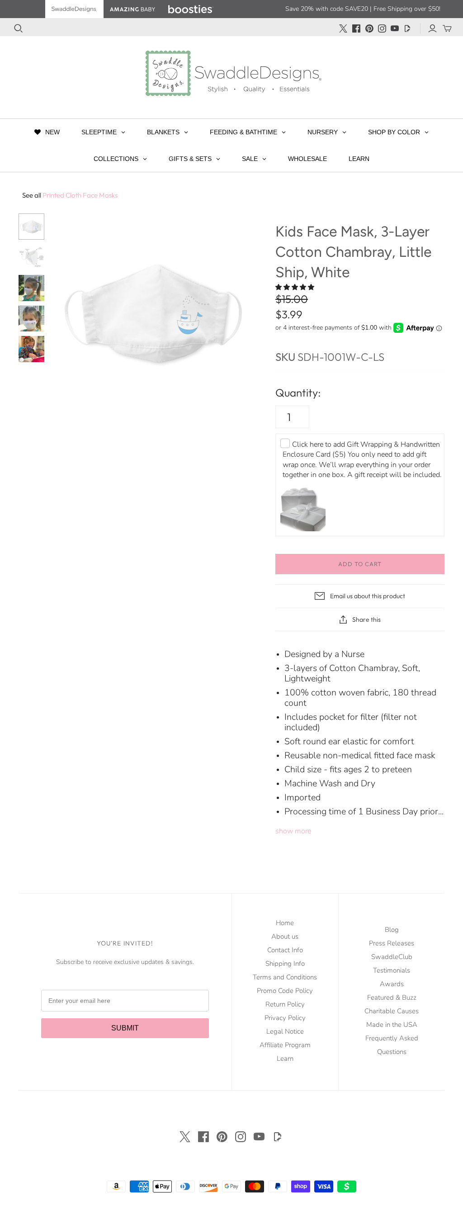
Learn (285, 1058)
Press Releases (391, 943)
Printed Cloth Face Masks (70, 195)
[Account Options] (432, 28)
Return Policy (285, 1004)
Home (285, 922)
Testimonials (391, 970)
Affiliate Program (285, 1044)
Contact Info (285, 950)
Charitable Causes (391, 1011)
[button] (295, 287)
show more (293, 831)
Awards (392, 983)
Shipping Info (285, 963)
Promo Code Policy (285, 990)
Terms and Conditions (285, 977)
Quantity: (298, 392)
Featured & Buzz (391, 997)
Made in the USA (391, 1024)
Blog (392, 929)
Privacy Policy (285, 1017)
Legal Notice (285, 1031)
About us (284, 936)
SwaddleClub (391, 956)
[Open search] (18, 28)
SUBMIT (125, 1028)
